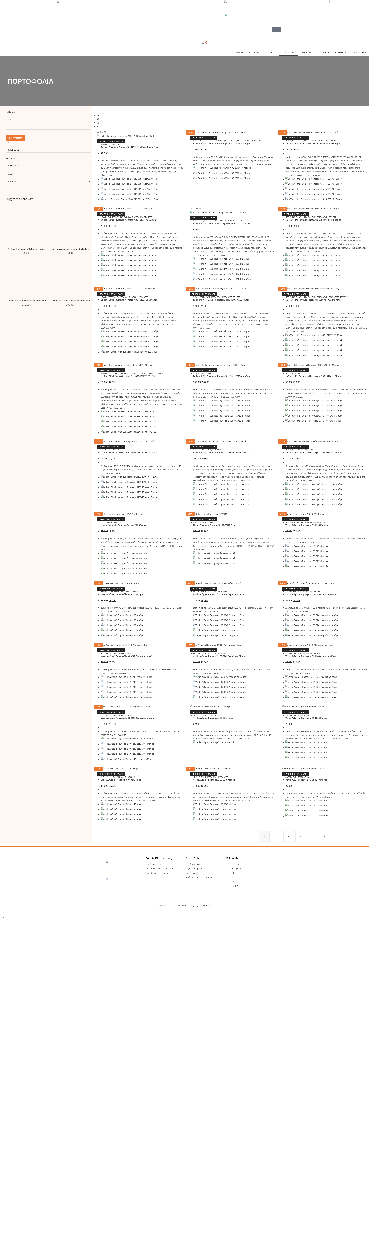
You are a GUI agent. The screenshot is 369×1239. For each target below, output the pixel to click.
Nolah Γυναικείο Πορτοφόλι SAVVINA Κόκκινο (124, 525)
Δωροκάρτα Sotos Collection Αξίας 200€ (70, 300)
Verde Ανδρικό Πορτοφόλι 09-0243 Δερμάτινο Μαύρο (127, 718)
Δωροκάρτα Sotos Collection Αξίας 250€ (26, 300)
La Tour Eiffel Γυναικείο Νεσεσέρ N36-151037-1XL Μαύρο (221, 223)
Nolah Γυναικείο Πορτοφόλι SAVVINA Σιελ (214, 525)
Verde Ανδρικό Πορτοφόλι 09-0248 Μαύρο (214, 779)
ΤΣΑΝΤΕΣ (271, 52)
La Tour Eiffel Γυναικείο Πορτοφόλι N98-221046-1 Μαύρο (313, 452)
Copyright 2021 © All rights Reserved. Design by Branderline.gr (184, 905)
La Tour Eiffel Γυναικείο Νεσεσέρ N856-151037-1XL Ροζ (128, 376)
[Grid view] (94, 109)
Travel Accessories (207, 141)
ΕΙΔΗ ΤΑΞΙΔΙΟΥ (307, 52)
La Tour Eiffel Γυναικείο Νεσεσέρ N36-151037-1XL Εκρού (313, 143)
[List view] (96, 109)
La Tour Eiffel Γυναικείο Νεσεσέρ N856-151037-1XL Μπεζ (313, 299)
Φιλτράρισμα (15, 138)
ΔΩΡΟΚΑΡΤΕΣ (255, 52)
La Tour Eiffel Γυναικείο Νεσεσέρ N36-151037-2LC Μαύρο (129, 299)
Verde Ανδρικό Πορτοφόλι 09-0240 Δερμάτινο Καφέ (218, 594)
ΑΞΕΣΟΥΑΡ (324, 52)
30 (98, 119)
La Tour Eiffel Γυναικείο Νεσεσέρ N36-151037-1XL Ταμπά (313, 219)
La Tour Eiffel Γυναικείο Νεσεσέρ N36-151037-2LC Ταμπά (221, 299)
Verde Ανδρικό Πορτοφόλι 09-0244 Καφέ (213, 718)
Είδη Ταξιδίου (230, 141)
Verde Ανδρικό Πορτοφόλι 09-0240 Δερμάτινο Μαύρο (311, 594)
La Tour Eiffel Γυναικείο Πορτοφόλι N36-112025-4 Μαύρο (221, 376)
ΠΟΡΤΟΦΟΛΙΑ (288, 52)
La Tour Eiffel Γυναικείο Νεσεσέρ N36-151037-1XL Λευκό (128, 219)
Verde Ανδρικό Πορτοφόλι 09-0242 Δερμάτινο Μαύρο (219, 656)
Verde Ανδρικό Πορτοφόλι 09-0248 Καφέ (121, 779)
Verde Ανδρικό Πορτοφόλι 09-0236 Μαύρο (122, 594)
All (98, 126)
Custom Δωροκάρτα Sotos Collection (70, 249)
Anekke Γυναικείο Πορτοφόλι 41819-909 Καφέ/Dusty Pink (129, 147)
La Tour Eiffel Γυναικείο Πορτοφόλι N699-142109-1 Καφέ (221, 452)
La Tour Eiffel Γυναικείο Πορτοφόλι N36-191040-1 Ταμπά (129, 452)
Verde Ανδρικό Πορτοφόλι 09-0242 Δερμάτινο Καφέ (126, 656)
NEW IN (239, 52)
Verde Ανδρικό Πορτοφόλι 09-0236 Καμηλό (306, 525)
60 (98, 122)
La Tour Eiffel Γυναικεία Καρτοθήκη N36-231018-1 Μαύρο (221, 143)
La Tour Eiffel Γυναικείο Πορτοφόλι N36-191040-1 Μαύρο (313, 376)
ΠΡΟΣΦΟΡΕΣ (360, 52)
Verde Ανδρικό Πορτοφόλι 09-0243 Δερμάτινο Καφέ (310, 656)
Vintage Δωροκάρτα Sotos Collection (26, 249)
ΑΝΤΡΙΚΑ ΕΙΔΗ (341, 52)
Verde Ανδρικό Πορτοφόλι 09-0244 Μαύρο (306, 718)
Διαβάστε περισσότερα (111, 141)
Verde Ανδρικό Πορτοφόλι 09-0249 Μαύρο (306, 779)
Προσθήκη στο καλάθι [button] (203, 138)
